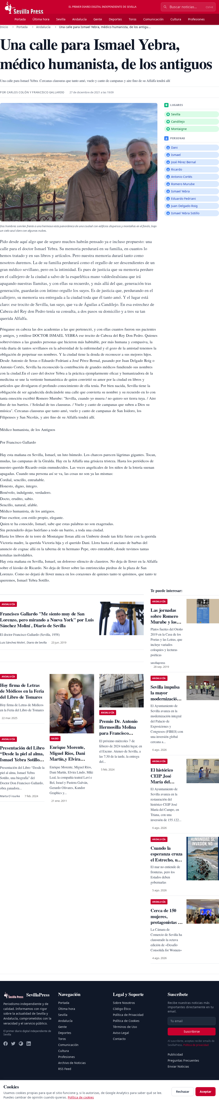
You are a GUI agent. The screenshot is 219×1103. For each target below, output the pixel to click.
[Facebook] (5, 1043)
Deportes (115, 19)
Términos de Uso (125, 1027)
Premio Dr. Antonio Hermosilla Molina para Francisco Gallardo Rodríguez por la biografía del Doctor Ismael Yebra (119, 736)
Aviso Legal (121, 1033)
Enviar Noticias (178, 1066)
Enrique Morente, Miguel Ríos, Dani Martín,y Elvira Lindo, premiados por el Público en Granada (71, 758)
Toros (132, 19)
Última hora (41, 19)
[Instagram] (21, 1043)
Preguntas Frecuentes (183, 1060)
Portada (20, 19)
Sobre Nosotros (124, 1003)
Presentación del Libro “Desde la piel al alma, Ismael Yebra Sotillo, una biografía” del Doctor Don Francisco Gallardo (22, 762)
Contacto (119, 1039)
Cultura (175, 19)
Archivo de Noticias (72, 1063)
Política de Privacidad (128, 1015)
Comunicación (153, 19)
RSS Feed (64, 1069)
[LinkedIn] (29, 1043)
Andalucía (79, 19)
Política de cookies (81, 1097)
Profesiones (196, 19)
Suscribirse (192, 1031)
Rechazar (182, 1091)
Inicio (4, 27)
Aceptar (205, 1091)
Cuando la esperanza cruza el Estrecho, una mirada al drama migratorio (166, 862)
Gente (97, 19)
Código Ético (122, 1009)
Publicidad (175, 1054)
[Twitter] (13, 1043)
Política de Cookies (126, 1021)
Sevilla (60, 19)
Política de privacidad (196, 1045)
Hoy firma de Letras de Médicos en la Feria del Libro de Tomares (22, 690)
